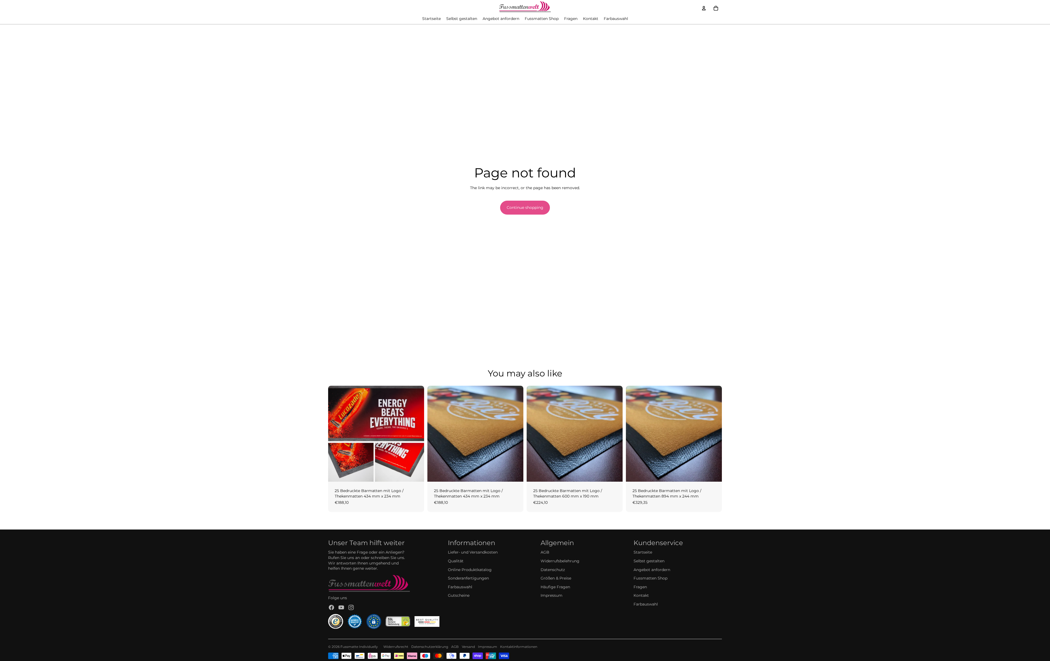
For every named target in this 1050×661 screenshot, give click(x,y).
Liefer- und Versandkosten (473, 552)
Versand (468, 647)
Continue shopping (525, 207)
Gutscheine (458, 595)
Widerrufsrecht (395, 647)
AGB (545, 552)
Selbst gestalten (649, 560)
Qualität (455, 560)
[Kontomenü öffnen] (704, 8)
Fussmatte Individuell (358, 647)
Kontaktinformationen (518, 647)
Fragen (640, 586)
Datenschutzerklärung (429, 647)
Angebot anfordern (652, 569)
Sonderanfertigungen (468, 578)
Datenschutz (553, 569)
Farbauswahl (460, 586)
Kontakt (641, 595)
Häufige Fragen (555, 586)
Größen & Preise (556, 578)
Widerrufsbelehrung (560, 560)
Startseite (643, 552)
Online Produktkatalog (470, 569)
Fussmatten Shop (650, 578)
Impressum (551, 595)
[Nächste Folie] (416, 434)
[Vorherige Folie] (336, 434)
